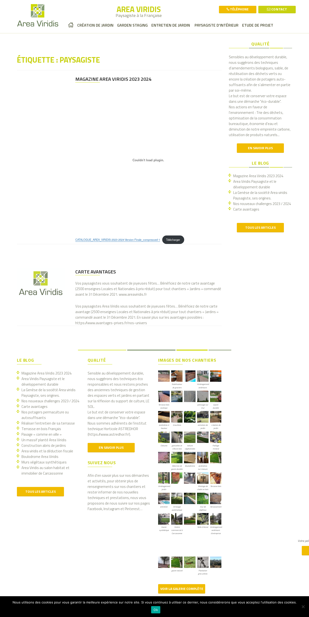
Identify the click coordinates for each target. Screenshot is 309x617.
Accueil (71, 25)
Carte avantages (95, 271)
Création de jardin (95, 25)
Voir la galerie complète (181, 588)
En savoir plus (260, 147)
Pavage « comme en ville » (41, 434)
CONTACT (278, 9)
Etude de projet (257, 25)
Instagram (112, 509)
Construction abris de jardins (43, 445)
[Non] (303, 606)
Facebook (95, 509)
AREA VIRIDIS (139, 9)
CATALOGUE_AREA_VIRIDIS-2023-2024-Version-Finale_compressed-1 (117, 240)
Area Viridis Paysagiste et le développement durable (254, 184)
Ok (156, 610)
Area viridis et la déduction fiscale (47, 451)
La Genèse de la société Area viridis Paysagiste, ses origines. (260, 195)
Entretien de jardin (170, 25)
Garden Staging (132, 25)
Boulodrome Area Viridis (39, 456)
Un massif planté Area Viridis (43, 440)
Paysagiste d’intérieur (216, 25)
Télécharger (173, 240)
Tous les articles (260, 227)
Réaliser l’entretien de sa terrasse (48, 423)
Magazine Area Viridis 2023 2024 (113, 79)
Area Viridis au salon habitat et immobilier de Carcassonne (45, 470)
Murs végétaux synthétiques (44, 462)
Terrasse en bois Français (41, 429)
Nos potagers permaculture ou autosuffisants (45, 414)
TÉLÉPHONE (239, 9)
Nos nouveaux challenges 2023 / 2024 (262, 203)
